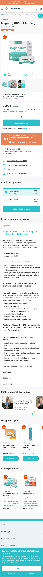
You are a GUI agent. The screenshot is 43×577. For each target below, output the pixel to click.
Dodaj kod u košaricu (22, 3)
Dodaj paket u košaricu (21, 209)
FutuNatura (4, 20)
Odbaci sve (11, 573)
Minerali (13, 15)
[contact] (36, 8)
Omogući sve (21, 568)
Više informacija (11, 563)
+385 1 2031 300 (29, 129)
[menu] (3, 8)
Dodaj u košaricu (21, 123)
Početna (6, 15)
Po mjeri (31, 573)
